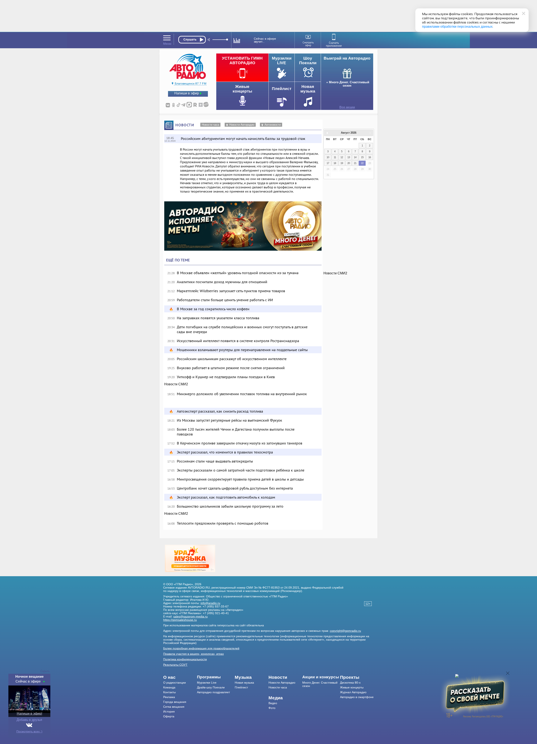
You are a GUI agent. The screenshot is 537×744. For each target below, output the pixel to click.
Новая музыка (244, 682)
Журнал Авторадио (353, 692)
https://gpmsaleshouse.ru (180, 620)
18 (335, 163)
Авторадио (357, 697)
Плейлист (241, 687)
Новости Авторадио (241, 124)
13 (348, 157)
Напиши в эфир (186, 93)
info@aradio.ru (210, 603)
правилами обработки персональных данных (457, 26)
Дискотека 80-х (350, 682)
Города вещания (174, 702)
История (169, 711)
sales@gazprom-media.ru (190, 616)
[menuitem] (180, 677)
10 (328, 157)
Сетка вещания (173, 706)
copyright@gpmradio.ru (345, 630)
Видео (272, 703)
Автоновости (273, 124)
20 (348, 163)
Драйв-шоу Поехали (211, 687)
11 (335, 157)
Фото (271, 708)
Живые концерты (352, 687)
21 (355, 163)
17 (328, 163)
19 (341, 163)
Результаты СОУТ (175, 664)
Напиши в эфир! (29, 713)
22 (362, 163)
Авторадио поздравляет (213, 692)
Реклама (169, 697)
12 (341, 157)
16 (369, 157)
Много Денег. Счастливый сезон (349, 84)
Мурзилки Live (206, 682)
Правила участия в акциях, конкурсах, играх (193, 653)
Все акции (347, 107)
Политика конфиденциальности (185, 659)
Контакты (169, 692)
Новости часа (210, 124)
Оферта (168, 716)
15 (362, 157)
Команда (169, 687)
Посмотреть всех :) (29, 731)
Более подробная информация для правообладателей (201, 648)
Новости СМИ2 (176, 384)
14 (355, 157)
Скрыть (45, 671)
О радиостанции (174, 682)
